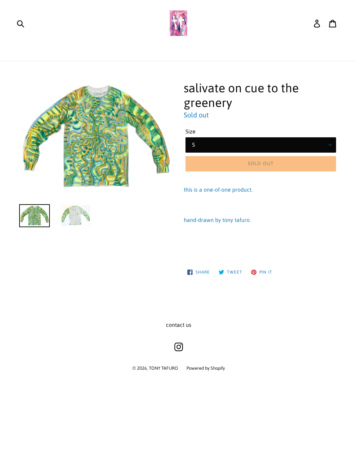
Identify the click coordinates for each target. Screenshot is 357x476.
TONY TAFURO (163, 368)
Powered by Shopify (206, 368)
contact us (178, 325)
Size (190, 131)
